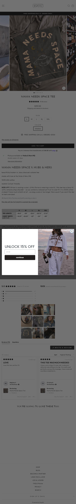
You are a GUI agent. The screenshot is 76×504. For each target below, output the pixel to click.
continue (20, 257)
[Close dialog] (71, 231)
